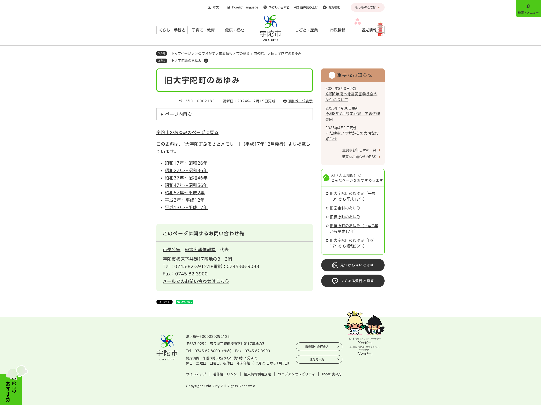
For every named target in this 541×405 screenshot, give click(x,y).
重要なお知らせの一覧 (359, 150)
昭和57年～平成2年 (185, 192)
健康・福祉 (234, 30)
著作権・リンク (225, 374)
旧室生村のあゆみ (345, 208)
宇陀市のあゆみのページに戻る (187, 132)
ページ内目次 (178, 114)
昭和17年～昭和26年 (186, 163)
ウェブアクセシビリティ (296, 374)
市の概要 (243, 53)
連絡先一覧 (317, 359)
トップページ (181, 53)
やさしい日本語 (279, 7)
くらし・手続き (172, 30)
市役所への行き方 (317, 346)
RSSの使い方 (332, 374)
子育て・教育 (203, 30)
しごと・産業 (306, 30)
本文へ (217, 7)
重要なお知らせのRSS (359, 157)
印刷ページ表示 (300, 101)
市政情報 (337, 30)
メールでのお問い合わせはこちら (196, 281)
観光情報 (369, 30)
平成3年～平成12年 (185, 200)
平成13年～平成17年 (186, 207)
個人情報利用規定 (257, 374)
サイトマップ (196, 374)
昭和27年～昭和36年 (186, 170)
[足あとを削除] (206, 60)
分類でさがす (205, 53)
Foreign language (245, 7)
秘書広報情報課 (200, 249)
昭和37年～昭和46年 (186, 178)
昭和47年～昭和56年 (186, 185)
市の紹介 (260, 53)
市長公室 (171, 249)
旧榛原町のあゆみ (345, 217)
